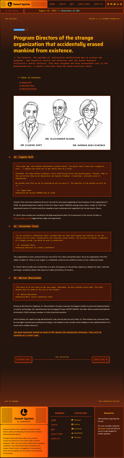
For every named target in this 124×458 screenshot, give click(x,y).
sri (27, 30)
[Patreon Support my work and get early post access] (108, 4)
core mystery (19, 30)
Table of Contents (30, 77)
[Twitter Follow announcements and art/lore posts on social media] (121, 4)
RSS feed (101, 428)
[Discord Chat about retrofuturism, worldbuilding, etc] (114, 4)
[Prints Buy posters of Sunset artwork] (111, 4)
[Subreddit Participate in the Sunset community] (117, 4)
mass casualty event (22, 218)
